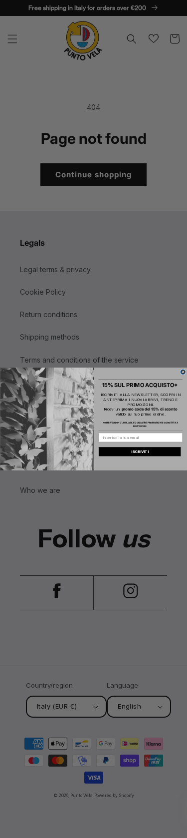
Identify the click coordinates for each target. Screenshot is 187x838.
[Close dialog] (183, 372)
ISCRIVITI (139, 451)
